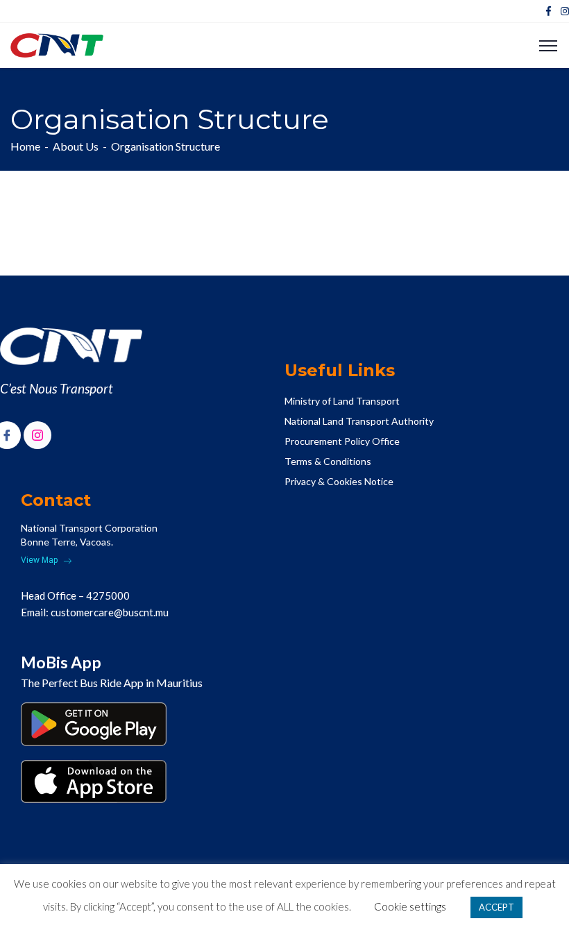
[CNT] (56, 44)
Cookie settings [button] (410, 906)
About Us (76, 146)
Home (25, 146)
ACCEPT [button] (496, 907)
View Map (40, 560)
